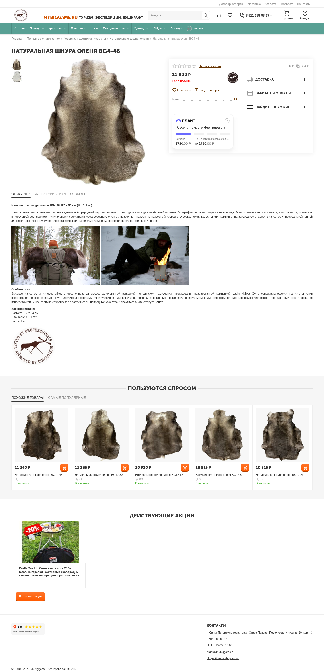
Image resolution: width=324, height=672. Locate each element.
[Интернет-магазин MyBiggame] (27, 15)
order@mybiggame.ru (220, 652)
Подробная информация (223, 658)
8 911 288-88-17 (217, 639)
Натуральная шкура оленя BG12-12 (159, 474)
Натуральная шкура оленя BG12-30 (99, 474)
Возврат (287, 4)
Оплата (270, 4)
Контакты (303, 4)
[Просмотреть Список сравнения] (219, 15)
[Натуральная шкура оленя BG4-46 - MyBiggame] (93, 122)
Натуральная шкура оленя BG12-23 (279, 474)
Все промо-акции (30, 596)
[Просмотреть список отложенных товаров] (230, 15)
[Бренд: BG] (232, 77)
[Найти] (206, 15)
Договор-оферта (231, 4)
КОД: (292, 66)
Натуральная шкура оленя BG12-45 (38, 474)
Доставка (254, 4)
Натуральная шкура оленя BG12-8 (218, 474)
